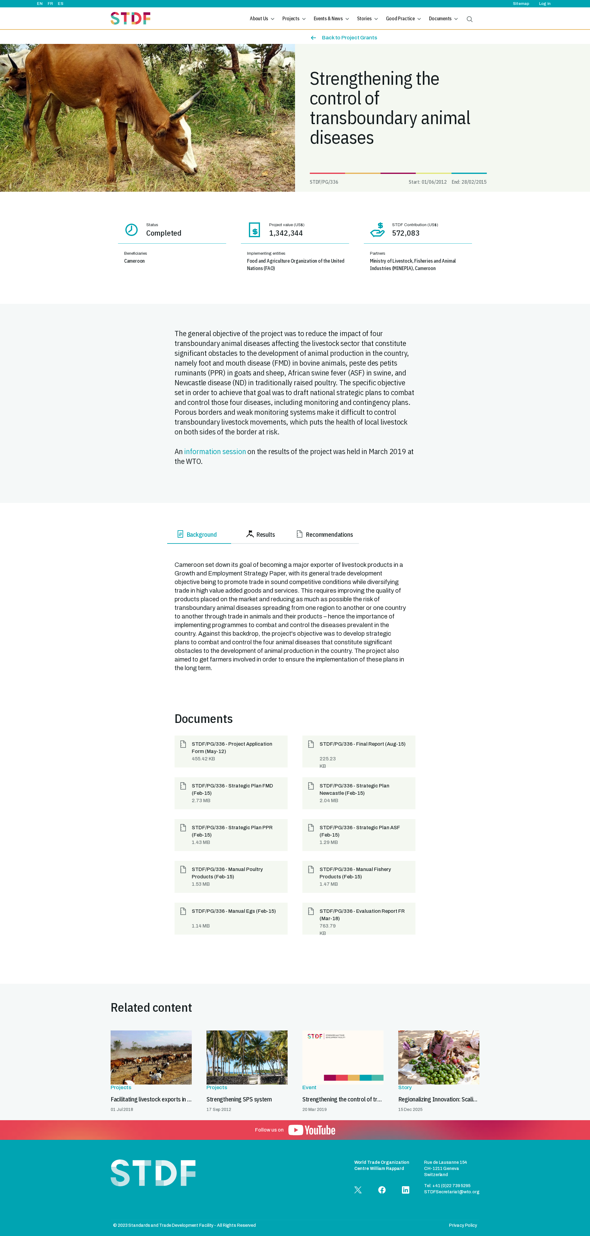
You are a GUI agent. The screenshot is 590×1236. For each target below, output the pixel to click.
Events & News (328, 18)
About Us (259, 18)
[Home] (130, 18)
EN (40, 4)
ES (60, 4)
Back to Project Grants (349, 38)
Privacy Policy (463, 1225)
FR (50, 4)
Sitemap (521, 4)
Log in (545, 4)
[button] (231, 751)
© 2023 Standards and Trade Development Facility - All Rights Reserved (184, 1225)
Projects (291, 18)
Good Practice (400, 18)
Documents (440, 18)
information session (215, 451)
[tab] (199, 536)
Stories (364, 18)
